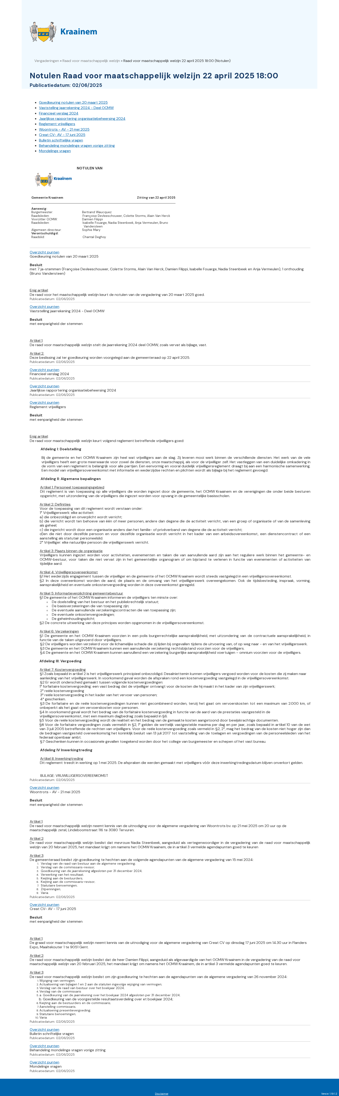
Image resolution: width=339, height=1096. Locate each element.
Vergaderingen (46, 60)
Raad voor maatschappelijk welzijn (91, 60)
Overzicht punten (44, 252)
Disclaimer (161, 1093)
